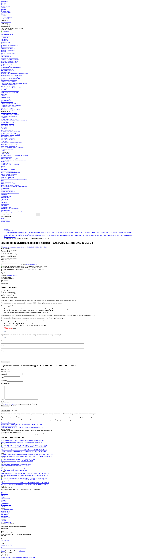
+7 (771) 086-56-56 (6, 17)
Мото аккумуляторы (7, 149)
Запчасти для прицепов (8, 138)
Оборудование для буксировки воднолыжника (14, 73)
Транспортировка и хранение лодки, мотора (14, 83)
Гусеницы (4, 141)
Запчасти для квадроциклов (9, 113)
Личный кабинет (6, 522)
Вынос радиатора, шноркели (9, 92)
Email (2, 346)
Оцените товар (5, 383)
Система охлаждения (7, 130)
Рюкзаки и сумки (6, 163)
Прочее (3, 166)
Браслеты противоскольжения (10, 91)
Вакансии (4, 9)
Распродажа (4, 516)
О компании (4, 1)
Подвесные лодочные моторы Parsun (12, 45)
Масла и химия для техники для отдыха (12, 147)
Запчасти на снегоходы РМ (9, 144)
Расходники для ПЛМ (7, 122)
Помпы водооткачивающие (9, 62)
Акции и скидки (6, 517)
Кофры (3, 95)
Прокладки (4, 127)
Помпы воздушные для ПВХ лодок (11, 75)
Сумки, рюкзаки (5, 210)
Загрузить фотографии (9, 404)
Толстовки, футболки (7, 190)
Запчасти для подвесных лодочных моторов (14, 120)
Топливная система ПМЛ (8, 133)
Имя (2, 341)
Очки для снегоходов (7, 182)
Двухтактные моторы (7, 47)
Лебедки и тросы (6, 100)
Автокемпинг (5, 153)
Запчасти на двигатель (7, 124)
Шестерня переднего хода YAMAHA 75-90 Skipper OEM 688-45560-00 (21, 442)
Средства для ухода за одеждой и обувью (13, 212)
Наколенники (5, 197)
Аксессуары (4, 117)
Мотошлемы (4, 205)
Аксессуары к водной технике (10, 59)
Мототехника (5, 55)
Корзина (3, 520)
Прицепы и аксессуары (8, 50)
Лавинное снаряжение (7, 177)
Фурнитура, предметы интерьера (10, 78)
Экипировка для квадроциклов (10, 208)
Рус (2, 15)
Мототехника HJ (6, 56)
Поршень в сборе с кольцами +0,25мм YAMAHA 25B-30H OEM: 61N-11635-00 (24, 484)
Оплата (3, 4)
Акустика (3, 89)
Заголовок (4, 380)
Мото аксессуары (6, 207)
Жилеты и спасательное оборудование (12, 77)
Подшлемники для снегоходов (10, 185)
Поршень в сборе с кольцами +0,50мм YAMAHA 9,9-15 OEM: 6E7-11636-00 (23, 447)
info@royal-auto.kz (6, 22)
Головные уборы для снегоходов (10, 172)
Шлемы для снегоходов (8, 191)
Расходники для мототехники (9, 119)
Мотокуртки (4, 199)
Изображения (5, 402)
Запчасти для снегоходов (8, 139)
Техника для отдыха (7, 509)
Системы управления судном (9, 61)
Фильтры (3, 150)
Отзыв (3, 399)
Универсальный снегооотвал (9, 103)
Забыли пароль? (5, 221)
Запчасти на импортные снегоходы (11, 142)
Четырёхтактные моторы (8, 48)
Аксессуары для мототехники (9, 58)
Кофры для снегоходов (7, 108)
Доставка (3, 3)
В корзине (31, 264)
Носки (3, 180)
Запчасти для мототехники (9, 116)
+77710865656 (5, 540)
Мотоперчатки (5, 204)
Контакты (4, 14)
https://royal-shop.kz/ (6, 545)
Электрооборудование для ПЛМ (10, 135)
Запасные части (8, 230)
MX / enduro (4, 194)
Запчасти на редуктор (7, 125)
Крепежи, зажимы (6, 97)
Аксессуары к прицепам (8, 53)
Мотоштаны (4, 201)
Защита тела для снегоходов (9, 174)
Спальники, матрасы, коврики (10, 164)
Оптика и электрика (7, 102)
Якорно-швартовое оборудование (11, 67)
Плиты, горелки (5, 161)
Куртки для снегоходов (7, 175)
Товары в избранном (17, 557)
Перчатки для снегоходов (8, 183)
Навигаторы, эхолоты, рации (9, 158)
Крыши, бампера (6, 99)
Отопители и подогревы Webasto (10, 109)
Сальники (4, 128)
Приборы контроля (6, 66)
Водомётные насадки (7, 69)
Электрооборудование (7, 70)
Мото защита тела (6, 196)
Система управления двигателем (10, 131)
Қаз (4, 15)
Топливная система (6, 64)
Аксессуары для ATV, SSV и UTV (11, 88)
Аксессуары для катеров (8, 86)
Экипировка (4, 514)
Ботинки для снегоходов (8, 171)
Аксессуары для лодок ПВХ (9, 81)
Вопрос (3, 351)
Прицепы (3, 51)
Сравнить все (19, 437)
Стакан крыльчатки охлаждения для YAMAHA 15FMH (17, 461)
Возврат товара (5, 6)
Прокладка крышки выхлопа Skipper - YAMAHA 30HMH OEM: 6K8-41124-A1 (24, 480)
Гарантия (3, 7)
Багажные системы (6, 157)
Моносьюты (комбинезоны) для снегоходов (14, 179)
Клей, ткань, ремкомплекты (9, 84)
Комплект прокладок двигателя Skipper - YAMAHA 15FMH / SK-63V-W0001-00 (24, 475)
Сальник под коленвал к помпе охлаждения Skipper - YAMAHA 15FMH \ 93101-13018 (26, 456)
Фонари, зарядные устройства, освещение (13, 160)
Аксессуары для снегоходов (9, 106)
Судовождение (5, 11)
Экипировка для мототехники (10, 193)
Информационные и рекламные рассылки (13, 548)
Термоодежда (5, 188)
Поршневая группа (6, 136)
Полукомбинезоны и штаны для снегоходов (14, 186)
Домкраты (4, 94)
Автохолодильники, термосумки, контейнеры (14, 155)
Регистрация (4, 220)
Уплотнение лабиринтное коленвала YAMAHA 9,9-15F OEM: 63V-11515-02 (23, 451)
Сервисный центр (6, 12)
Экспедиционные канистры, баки (11, 105)
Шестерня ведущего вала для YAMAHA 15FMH (15, 465)
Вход (2, 218)
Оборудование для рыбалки (9, 80)
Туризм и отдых (5, 512)
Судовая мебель (5, 72)
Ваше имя (4, 374)
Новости (3, 492)
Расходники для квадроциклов (10, 114)
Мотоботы (4, 202)
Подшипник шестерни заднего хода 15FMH (14, 470)
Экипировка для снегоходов (9, 169)
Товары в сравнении (30, 557)
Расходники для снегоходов (9, 146)
